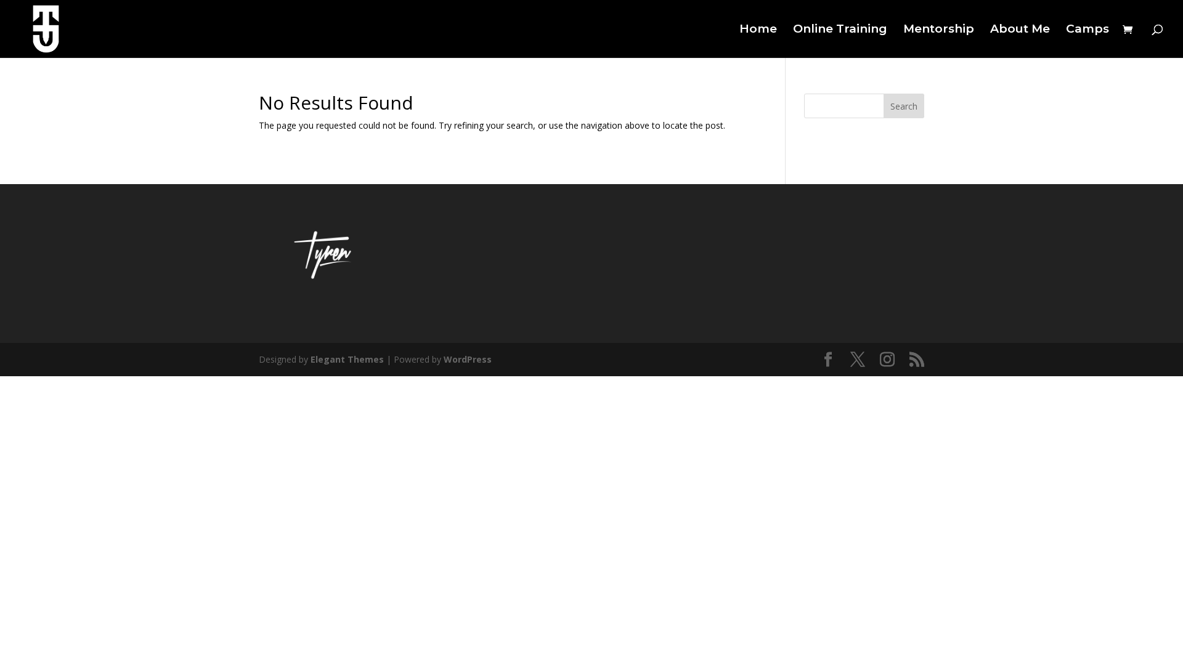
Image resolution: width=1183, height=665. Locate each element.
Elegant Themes (347, 359)
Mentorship (938, 30)
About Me (1020, 30)
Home (758, 30)
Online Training (840, 30)
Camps (1087, 30)
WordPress (468, 359)
